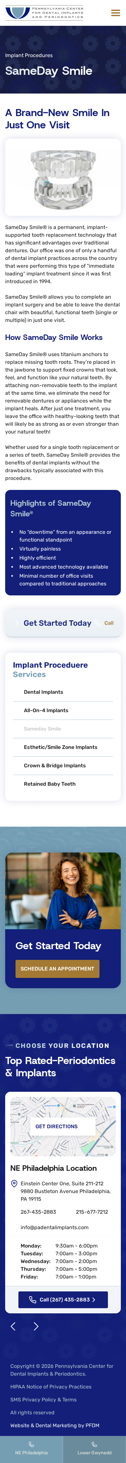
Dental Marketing (56, 1425)
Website (19, 1425)
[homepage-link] (44, 13)
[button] (114, 13)
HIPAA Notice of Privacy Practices (50, 1387)
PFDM (93, 1425)
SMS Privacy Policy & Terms (43, 1400)
